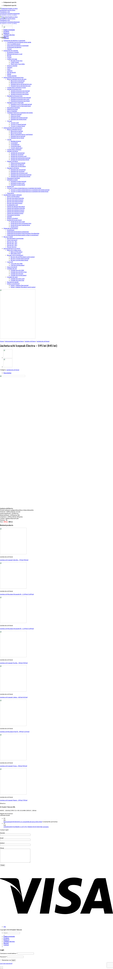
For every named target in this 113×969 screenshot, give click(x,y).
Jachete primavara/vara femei (20, 94)
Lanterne (9, 70)
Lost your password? (6, 963)
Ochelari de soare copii (17, 278)
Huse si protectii (12, 267)
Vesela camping (12, 76)
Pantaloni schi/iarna (13, 168)
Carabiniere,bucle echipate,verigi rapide (19, 42)
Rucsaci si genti (8, 237)
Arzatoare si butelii (13, 52)
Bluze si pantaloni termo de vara (16, 79)
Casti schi (10, 262)
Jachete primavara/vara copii (19, 92)
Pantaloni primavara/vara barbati (21, 97)
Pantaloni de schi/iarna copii (19, 173)
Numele (2, 833)
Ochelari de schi (12, 268)
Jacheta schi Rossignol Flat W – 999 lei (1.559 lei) (14, 731)
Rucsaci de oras (11, 247)
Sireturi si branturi (12, 218)
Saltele (9, 74)
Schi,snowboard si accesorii (12, 248)
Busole (9, 55)
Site (5, 926)
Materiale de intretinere (11, 228)
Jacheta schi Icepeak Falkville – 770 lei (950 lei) (14, 560)
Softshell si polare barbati (18, 181)
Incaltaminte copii (12, 205)
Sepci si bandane (12, 111)
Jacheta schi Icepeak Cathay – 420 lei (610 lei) (14, 697)
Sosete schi (10, 186)
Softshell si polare (12, 179)
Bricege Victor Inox (16, 60)
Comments (44, 827)
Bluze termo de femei (17, 82)
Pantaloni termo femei (17, 138)
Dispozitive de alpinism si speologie (18, 45)
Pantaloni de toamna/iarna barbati (21, 174)
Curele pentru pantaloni (14, 149)
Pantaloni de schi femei (17, 171)
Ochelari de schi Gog (17, 273)
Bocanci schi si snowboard (15, 255)
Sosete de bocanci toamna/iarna (20, 225)
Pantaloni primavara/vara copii (20, 99)
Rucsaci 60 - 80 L (12, 245)
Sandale (9, 216)
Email (1, 838)
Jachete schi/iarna (12, 151)
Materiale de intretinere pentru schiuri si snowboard (22, 235)
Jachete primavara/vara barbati (20, 91)
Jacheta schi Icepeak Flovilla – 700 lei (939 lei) (14, 663)
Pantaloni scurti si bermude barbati (21, 104)
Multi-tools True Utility (18, 64)
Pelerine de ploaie (12, 109)
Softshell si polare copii (18, 183)
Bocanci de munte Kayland (15, 201)
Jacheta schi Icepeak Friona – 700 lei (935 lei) (13, 766)
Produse (6, 938)
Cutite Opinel (15, 62)
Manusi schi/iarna (12, 161)
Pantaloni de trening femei (18, 119)
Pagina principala (9, 936)
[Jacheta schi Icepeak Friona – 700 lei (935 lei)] (8, 34)
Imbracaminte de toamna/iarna (13, 128)
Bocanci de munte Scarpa (14, 203)
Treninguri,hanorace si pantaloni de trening (20, 112)
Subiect (2, 843)
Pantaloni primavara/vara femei (20, 101)
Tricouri (9, 121)
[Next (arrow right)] (2, 968)
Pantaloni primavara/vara (14, 96)
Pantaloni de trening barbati (19, 117)
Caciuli (9, 139)
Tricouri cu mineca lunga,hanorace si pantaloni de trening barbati (30, 190)
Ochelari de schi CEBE (17, 270)
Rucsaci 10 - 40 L (12, 242)
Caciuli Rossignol (16, 146)
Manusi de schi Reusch (17, 164)
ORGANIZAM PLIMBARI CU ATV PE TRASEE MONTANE (22, 827)
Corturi (9, 57)
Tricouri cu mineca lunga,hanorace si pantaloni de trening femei (29, 191)
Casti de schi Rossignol (17, 265)
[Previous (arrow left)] (0, 968)
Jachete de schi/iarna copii (18, 156)
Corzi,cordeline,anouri (13, 44)
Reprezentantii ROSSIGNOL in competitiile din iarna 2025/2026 (23, 821)
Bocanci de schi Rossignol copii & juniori (23, 257)
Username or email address (8, 953)
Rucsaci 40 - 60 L (12, 243)
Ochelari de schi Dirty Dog (19, 272)
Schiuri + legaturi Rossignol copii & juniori (23, 287)
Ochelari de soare (12, 277)
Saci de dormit (11, 72)
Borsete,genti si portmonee (15, 238)
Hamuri (9, 49)
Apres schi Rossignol (13, 196)
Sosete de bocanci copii (18, 221)
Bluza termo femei (16, 133)
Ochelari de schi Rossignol (18, 275)
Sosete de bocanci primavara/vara (21, 223)
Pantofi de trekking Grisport (15, 210)
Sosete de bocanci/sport (14, 220)
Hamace (9, 67)
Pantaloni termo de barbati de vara (21, 84)
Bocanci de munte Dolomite (15, 198)
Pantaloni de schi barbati (18, 169)
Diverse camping (12, 65)
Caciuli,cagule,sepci (16, 148)
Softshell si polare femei (18, 185)
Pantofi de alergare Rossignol (16, 206)
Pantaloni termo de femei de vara (20, 86)
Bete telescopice (16, 253)
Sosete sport (14, 226)
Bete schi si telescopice (14, 250)
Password (3, 957)
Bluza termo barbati (17, 131)
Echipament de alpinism (14, 47)
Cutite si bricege (12, 59)
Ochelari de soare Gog (17, 280)
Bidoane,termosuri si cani (14, 54)
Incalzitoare (10, 230)
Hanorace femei (15, 116)
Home (2, 341)
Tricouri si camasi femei (18, 126)
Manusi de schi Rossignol (18, 166)
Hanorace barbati (16, 114)
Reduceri (6, 940)
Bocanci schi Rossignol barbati (20, 258)
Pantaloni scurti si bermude (15, 102)
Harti (8, 69)
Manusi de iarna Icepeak (18, 163)
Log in (13, 960)
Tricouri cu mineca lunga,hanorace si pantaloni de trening (24, 188)
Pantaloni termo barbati (18, 136)
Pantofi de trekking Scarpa (15, 213)
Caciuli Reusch (15, 144)
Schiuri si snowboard (13, 283)
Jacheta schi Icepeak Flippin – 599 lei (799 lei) (13, 800)
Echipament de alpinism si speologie (14, 40)
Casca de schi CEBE (17, 263)
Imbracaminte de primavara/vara (13, 77)
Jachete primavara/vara (14, 89)
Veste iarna (10, 193)
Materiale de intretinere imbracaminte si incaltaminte (23, 233)
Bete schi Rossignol (16, 252)
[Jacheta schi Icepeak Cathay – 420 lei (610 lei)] (8, 25)
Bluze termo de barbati (18, 81)
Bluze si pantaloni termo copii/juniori (22, 134)
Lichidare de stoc (9, 941)
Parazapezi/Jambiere (13, 107)
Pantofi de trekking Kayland (15, 211)
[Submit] (4, 935)
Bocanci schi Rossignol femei (19, 260)
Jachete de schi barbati (18, 153)
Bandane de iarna (16, 141)
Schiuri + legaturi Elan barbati (19, 285)
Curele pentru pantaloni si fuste (16, 87)
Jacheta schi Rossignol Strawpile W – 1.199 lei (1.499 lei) (17, 594)
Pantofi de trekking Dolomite (16, 208)
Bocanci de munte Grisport (15, 200)
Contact (6, 38)
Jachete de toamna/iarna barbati (20, 158)
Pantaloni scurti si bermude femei (21, 106)
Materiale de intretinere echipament (18, 231)
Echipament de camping (11, 50)
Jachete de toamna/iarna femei (20, 159)
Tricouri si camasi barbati (18, 124)
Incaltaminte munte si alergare (13, 195)
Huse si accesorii (12, 240)
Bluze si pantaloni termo (14, 129)
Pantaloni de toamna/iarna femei (20, 176)
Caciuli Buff (14, 143)
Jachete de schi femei (17, 154)
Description (7, 373)
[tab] (58, 373)
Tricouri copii (15, 122)
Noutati (6, 36)
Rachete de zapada (12, 282)
